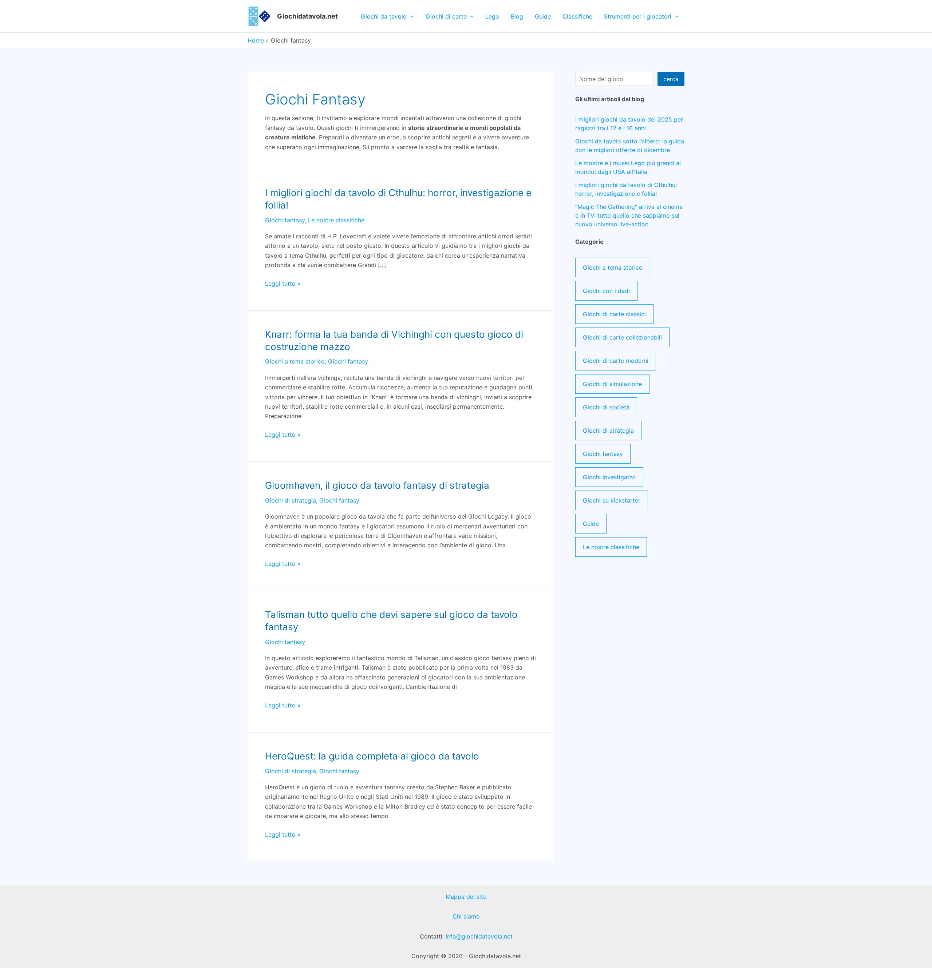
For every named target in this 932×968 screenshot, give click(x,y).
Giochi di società (606, 407)
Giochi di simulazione (612, 384)
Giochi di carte (446, 16)
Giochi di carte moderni (615, 360)
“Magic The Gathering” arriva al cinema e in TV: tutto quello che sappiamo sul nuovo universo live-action (629, 215)
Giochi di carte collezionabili (622, 337)
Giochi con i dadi (606, 290)
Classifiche (577, 16)
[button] (410, 16)
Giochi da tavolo (384, 16)
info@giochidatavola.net (479, 936)
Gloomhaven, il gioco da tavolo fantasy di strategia (377, 485)
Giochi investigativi (609, 477)
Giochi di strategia (290, 500)
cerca (671, 79)
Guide (543, 16)
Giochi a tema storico (295, 361)
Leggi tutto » (283, 283)
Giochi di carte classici (614, 314)
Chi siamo (466, 916)
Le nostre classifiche (336, 220)
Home (256, 40)
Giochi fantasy (285, 220)
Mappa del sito (466, 896)
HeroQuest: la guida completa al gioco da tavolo (372, 756)
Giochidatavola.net (307, 16)
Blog (517, 16)
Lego (492, 16)
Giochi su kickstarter (611, 500)
